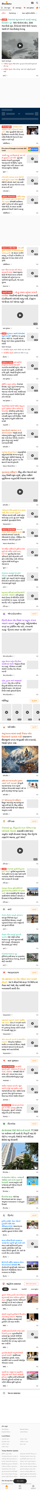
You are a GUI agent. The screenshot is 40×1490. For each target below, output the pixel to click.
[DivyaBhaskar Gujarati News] (7, 3)
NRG (5, 1289)
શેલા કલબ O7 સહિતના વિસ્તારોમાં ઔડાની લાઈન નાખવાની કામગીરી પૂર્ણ (28, 1464)
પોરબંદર (5, 1116)
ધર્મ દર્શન (5, 447)
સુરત (4, 172)
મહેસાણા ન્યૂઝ (5, 1441)
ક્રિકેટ (5, 357)
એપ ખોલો (20, 1481)
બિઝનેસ (5, 1172)
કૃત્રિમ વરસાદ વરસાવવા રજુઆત (28, 1466)
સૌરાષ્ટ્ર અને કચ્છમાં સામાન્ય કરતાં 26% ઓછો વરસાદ (28, 1461)
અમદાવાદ (6, 1080)
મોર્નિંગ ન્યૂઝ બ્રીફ (7, 1453)
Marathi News (24, 1429)
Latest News (24, 1432)
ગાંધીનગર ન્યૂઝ (24, 1441)
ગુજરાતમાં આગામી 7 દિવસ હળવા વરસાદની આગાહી (28, 1453)
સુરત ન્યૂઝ (23, 1444)
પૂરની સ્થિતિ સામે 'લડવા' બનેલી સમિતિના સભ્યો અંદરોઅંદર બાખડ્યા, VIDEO (28, 1459)
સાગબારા (5, 1100)
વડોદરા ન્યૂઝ (5, 1446)
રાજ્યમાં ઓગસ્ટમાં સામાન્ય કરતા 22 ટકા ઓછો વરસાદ (10, 1459)
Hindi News (5, 1429)
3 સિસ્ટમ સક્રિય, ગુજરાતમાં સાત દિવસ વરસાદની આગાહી (10, 1466)
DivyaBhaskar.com (25, 1483)
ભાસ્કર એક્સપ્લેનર (9, 466)
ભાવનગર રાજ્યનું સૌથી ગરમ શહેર (28, 1471)
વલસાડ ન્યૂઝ (23, 1439)
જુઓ (20, 1488)
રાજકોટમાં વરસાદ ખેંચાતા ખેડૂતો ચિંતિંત (28, 1456)
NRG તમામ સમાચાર (31, 1284)
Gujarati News (6, 1432)
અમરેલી (5, 425)
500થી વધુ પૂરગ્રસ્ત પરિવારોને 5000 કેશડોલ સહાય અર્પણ (10, 1464)
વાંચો (6, 1488)
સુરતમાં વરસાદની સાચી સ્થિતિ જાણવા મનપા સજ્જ (10, 1471)
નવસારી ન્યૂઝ (5, 1439)
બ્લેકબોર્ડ (5, 191)
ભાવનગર (5, 286)
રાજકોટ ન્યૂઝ (5, 1444)
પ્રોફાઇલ (33, 1488)
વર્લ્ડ (4, 75)
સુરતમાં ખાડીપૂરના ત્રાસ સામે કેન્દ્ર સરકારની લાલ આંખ (28, 1469)
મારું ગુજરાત (6, 328)
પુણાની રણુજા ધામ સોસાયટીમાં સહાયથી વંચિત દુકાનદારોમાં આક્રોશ (28, 1474)
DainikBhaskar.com (7, 1483)
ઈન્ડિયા (5, 606)
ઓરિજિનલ (6, 143)
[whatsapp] (34, 76)
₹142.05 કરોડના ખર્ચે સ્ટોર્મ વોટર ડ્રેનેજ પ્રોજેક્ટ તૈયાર (28, 1476)
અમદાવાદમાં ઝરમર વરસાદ (8, 1469)
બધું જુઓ (34, 700)
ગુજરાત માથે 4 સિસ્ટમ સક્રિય (10, 1476)
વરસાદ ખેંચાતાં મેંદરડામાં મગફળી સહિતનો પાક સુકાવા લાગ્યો (10, 1461)
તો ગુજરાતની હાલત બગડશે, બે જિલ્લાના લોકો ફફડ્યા (10, 1456)
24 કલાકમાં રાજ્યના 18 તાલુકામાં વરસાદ (10, 1474)
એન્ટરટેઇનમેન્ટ (8, 656)
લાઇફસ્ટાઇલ (7, 524)
